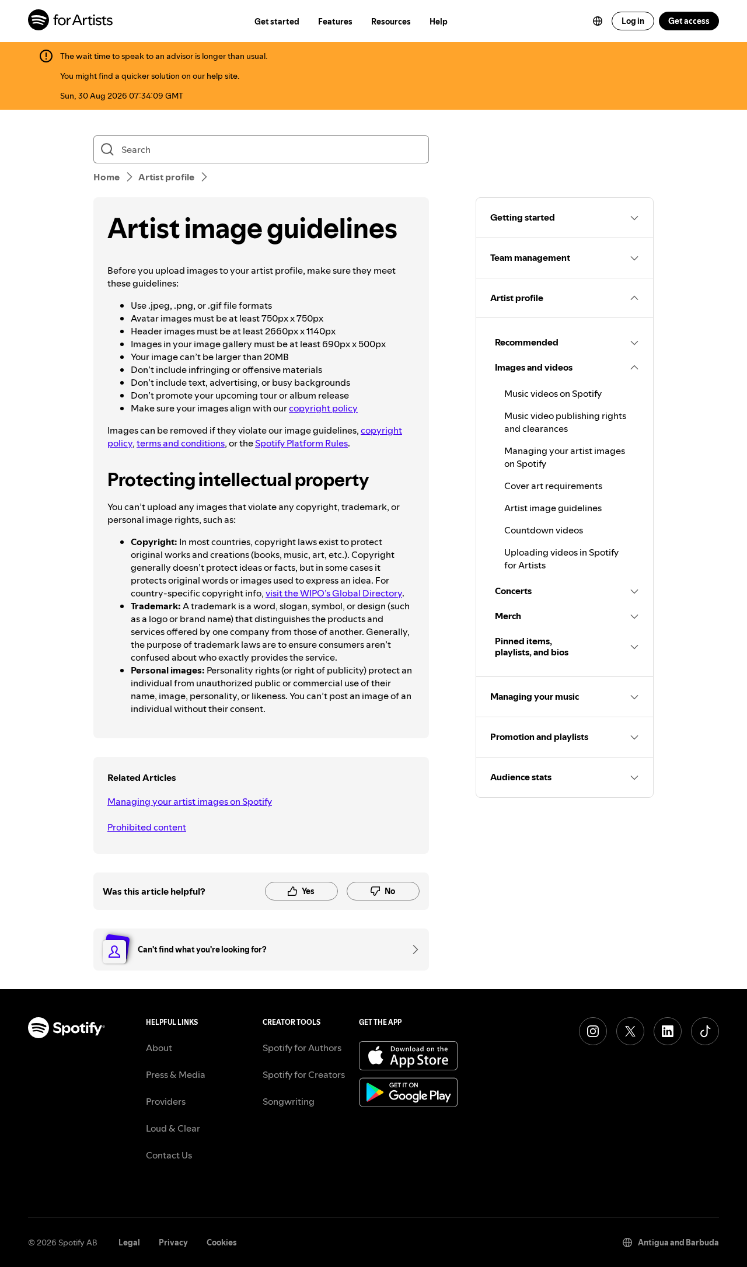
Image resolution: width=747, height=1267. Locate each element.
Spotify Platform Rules (301, 443)
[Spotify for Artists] (71, 21)
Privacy (173, 1242)
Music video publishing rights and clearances (565, 422)
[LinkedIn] (668, 1031)
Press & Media (175, 1074)
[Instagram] (593, 1031)
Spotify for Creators (304, 1074)
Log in (633, 21)
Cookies (222, 1242)
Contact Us (169, 1155)
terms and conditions (181, 443)
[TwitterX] (630, 1031)
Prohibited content (146, 827)
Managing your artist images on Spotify (189, 801)
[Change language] (597, 21)
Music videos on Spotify (553, 393)
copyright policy (323, 408)
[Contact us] (411, 950)
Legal (129, 1242)
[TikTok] (705, 1031)
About (159, 1047)
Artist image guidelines (553, 507)
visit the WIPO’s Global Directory (334, 593)
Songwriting (289, 1101)
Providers (166, 1101)
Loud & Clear (173, 1128)
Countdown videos (543, 529)
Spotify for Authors (302, 1047)
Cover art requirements (553, 485)
